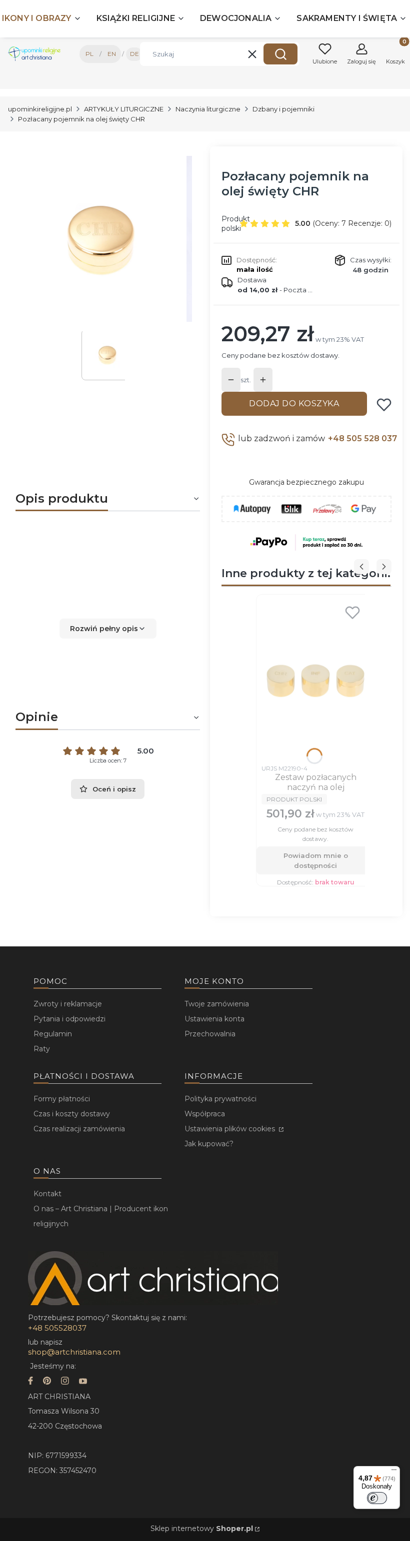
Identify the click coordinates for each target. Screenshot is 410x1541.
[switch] (377, 1498)
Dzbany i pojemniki (283, 109)
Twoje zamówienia (216, 1003)
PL (90, 53)
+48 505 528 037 (362, 438)
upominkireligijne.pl (40, 109)
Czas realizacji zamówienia (79, 1128)
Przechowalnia (210, 1033)
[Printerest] (47, 1382)
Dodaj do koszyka (294, 403)
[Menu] (394, 1472)
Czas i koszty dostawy (72, 1113)
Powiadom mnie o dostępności (316, 860)
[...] (99, 239)
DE (134, 53)
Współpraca (204, 1113)
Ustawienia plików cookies (230, 1128)
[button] (281, 53)
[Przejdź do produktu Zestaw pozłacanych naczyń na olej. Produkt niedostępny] (316, 680)
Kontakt (48, 1193)
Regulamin (53, 1033)
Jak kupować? (209, 1143)
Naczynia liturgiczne (208, 109)
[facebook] (30, 1382)
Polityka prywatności (220, 1098)
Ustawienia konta (214, 1018)
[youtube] (83, 1382)
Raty (42, 1048)
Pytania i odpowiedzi (70, 1018)
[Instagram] (65, 1382)
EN (112, 53)
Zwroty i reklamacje (68, 1003)
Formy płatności (62, 1098)
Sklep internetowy (201, 1528)
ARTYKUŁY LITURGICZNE (124, 109)
